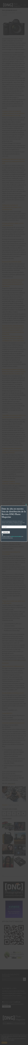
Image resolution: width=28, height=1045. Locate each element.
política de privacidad (16, 536)
